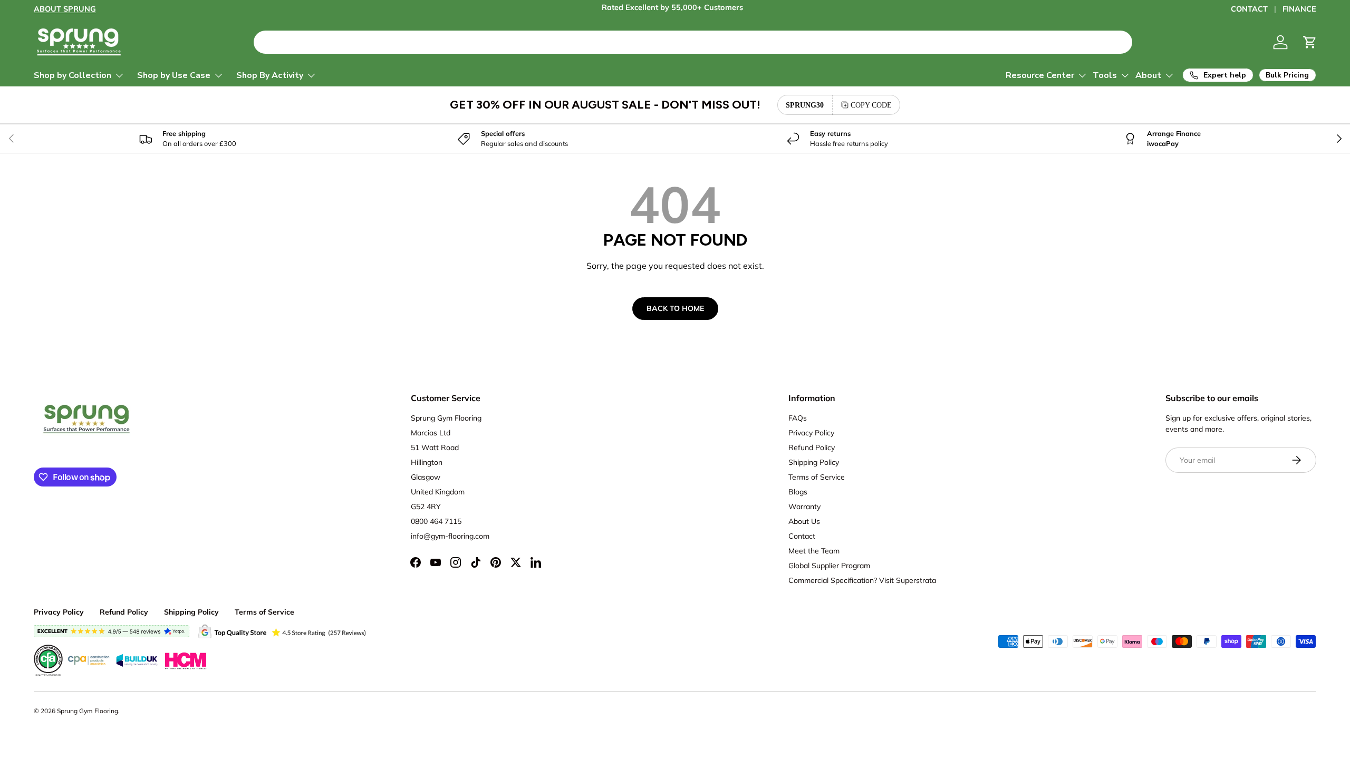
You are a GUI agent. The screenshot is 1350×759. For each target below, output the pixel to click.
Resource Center (1040, 75)
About (1148, 75)
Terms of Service (816, 477)
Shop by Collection (72, 75)
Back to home (675, 308)
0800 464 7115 (436, 521)
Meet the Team (814, 551)
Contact (801, 536)
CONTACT (1249, 9)
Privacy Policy (811, 432)
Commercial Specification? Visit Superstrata (862, 580)
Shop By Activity (269, 75)
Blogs (797, 492)
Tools (1105, 75)
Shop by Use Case (173, 75)
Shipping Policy (813, 462)
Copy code (871, 105)
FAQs (797, 418)
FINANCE (1299, 9)
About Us (804, 521)
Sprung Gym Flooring (87, 711)
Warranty (804, 506)
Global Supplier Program (829, 565)
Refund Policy (811, 447)
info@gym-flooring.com (450, 536)
